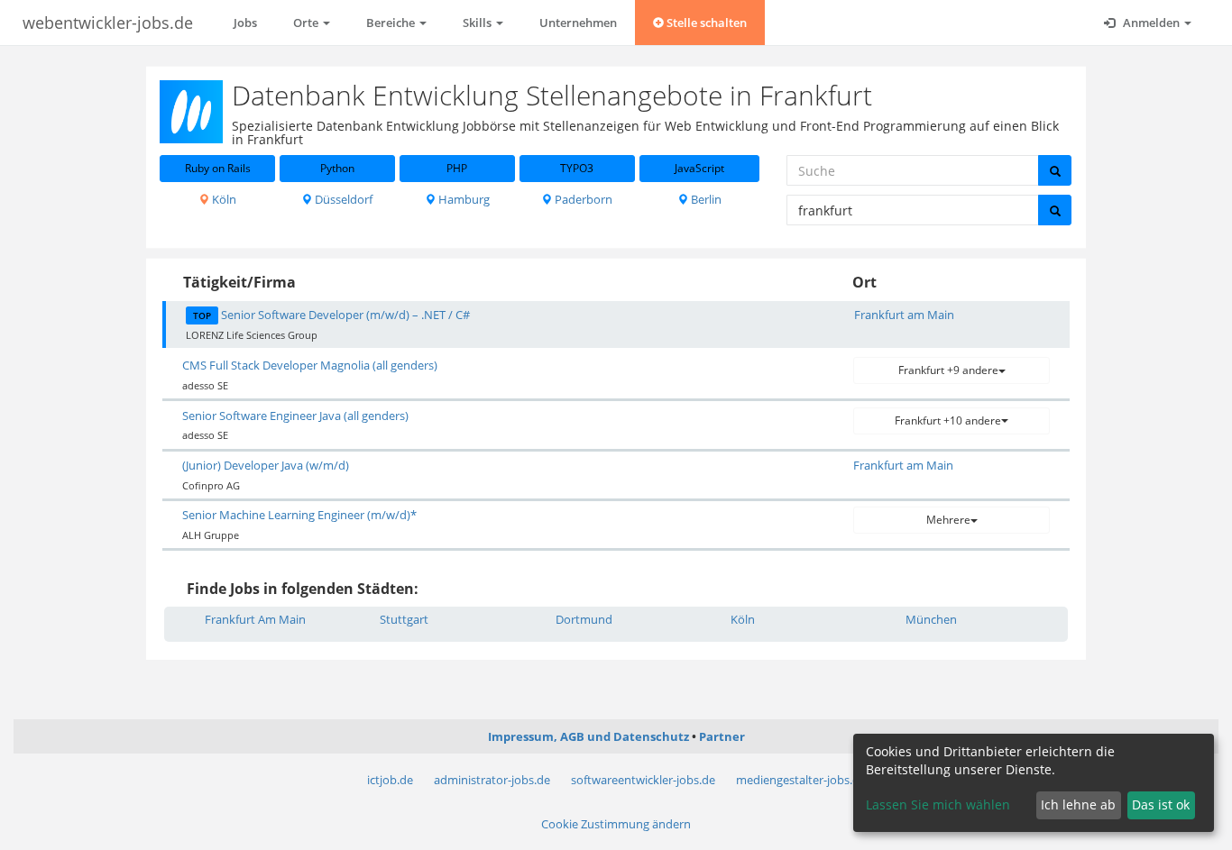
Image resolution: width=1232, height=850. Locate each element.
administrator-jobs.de (492, 780)
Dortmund (584, 619)
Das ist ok (1161, 804)
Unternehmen (578, 22)
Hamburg (463, 199)
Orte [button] (307, 22)
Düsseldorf (342, 199)
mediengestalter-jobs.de (801, 780)
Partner (722, 736)
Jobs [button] (245, 22)
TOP (202, 315)
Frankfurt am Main (904, 314)
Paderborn (582, 199)
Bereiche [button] (392, 22)
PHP (456, 168)
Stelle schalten (705, 22)
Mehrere (948, 519)
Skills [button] (478, 22)
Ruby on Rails (218, 168)
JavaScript (699, 168)
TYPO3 (576, 168)
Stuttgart (404, 619)
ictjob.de (390, 780)
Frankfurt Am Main (255, 619)
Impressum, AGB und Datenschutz (588, 736)
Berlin (705, 199)
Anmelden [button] (1151, 22)
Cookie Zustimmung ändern (616, 824)
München (931, 619)
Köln (222, 199)
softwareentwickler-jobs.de (643, 780)
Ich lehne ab (1078, 804)
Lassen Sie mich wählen (938, 804)
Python (337, 168)
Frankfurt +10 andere (948, 420)
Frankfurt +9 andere (948, 370)
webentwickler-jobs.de (108, 22)
